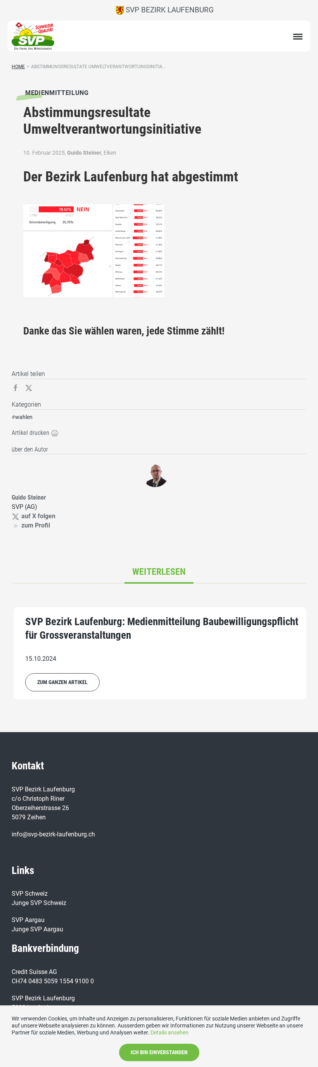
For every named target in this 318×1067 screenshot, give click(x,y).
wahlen (24, 417)
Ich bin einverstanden (159, 1052)
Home (18, 66)
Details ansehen (169, 1032)
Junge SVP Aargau (37, 929)
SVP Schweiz (30, 893)
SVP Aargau (28, 920)
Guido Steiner (84, 153)
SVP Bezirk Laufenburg (169, 9)
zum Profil (35, 525)
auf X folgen (38, 516)
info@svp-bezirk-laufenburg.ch (53, 834)
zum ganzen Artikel (62, 682)
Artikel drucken (31, 432)
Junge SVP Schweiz (39, 903)
